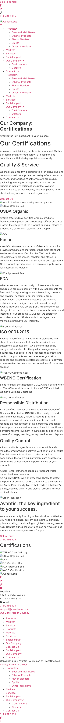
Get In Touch (7, 536)
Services (10, 53)
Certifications (19, 64)
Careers (16, 67)
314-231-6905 (8, 15)
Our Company (14, 60)
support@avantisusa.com (14, 609)
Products (11, 28)
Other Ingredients (21, 46)
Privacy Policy (8, 664)
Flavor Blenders (20, 39)
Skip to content (8, 1)
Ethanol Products (21, 35)
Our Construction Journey (14, 612)
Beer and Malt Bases (23, 32)
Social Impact (13, 57)
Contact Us (12, 71)
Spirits (15, 42)
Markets (10, 49)
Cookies (22, 664)
